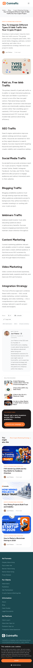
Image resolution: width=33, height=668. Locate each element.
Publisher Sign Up (8, 626)
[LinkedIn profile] (21, 333)
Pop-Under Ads (7, 565)
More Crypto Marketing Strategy (20, 438)
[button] (16, 665)
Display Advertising (8, 562)
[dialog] (16, 656)
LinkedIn (19, 315)
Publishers (5, 587)
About (4, 602)
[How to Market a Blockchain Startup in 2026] (16, 525)
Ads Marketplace (7, 590)
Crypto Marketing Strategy (21, 10)
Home (4, 10)
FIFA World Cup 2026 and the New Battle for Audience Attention (15, 471)
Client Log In (6, 620)
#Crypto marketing (24, 323)
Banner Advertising (8, 568)
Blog (9, 10)
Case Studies (6, 608)
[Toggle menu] (28, 3)
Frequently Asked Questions (11, 629)
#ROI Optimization (7, 323)
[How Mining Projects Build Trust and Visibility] (16, 491)
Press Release (6, 575)
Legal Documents (7, 611)
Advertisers (6, 583)
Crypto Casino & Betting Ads (11, 593)
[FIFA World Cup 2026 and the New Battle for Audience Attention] (16, 455)
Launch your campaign (14, 424)
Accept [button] (16, 660)
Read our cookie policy (6, 657)
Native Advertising (8, 572)
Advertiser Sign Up (8, 623)
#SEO (15, 323)
